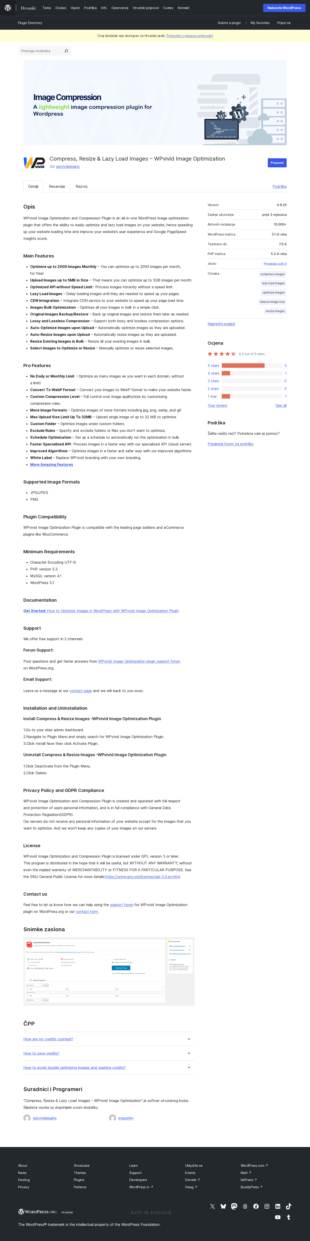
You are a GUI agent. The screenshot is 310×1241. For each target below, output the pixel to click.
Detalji (33, 186)
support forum (121, 904)
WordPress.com (254, 1165)
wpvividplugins (68, 166)
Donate (192, 1180)
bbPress (249, 1180)
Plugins (79, 1180)
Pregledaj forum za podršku (230, 444)
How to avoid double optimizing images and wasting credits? (74, 1067)
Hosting (24, 1180)
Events (190, 1173)
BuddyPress (252, 1187)
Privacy (23, 1187)
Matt (246, 1173)
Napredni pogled (221, 324)
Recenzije (57, 186)
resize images (275, 311)
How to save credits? (41, 1053)
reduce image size (272, 301)
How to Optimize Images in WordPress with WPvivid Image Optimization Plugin (101, 610)
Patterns (80, 1187)
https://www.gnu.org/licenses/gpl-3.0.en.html (142, 876)
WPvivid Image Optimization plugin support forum (139, 661)
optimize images (273, 292)
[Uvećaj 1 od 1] (188, 943)
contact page (80, 690)
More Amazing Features (51, 464)
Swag (191, 1187)
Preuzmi (277, 163)
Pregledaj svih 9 (275, 263)
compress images (272, 274)
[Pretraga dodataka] (66, 50)
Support (135, 1173)
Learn (133, 1165)
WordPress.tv (141, 1187)
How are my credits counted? (48, 1039)
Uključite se (194, 1165)
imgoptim (125, 1118)
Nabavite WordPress (284, 8)
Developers (138, 1180)
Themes (80, 1173)
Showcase (81, 1165)
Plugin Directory (30, 23)
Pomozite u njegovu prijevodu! (190, 36)
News (22, 1173)
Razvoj (81, 186)
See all (281, 405)
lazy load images (273, 283)
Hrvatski (67, 1212)
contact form (87, 911)
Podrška (280, 186)
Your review (217, 405)
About (22, 1165)
